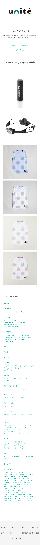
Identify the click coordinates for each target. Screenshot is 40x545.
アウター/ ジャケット (10, 386)
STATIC (30, 495)
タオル (6, 456)
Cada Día (15, 312)
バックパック (8, 442)
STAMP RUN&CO (10, 495)
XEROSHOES (20, 501)
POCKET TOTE (9, 341)
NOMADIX (7, 332)
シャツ (31, 366)
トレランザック (20, 442)
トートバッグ (19, 448)
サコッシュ (7, 446)
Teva (16, 497)
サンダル (15, 397)
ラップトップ (8, 448)
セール (6, 346)
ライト (25, 427)
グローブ (13, 429)
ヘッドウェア (8, 411)
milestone (27, 484)
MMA (5, 486)
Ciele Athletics (9, 474)
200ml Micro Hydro (10, 324)
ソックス (23, 397)
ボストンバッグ (18, 446)
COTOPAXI (7, 309)
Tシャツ (6, 366)
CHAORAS (20, 474)
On (14, 488)
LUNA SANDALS (16, 484)
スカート (6, 380)
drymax (6, 476)
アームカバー (8, 427)
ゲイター (22, 431)
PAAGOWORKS (9, 491)
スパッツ (26, 378)
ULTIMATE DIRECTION (23, 499)
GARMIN (22, 480)
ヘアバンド (7, 417)
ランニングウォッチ (10, 433)
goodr (14, 480)
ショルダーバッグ (9, 444)
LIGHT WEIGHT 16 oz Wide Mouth (15, 322)
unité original (8, 501)
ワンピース (18, 368)
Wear (23, 312)
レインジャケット (26, 389)
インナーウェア (9, 403)
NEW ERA (26, 486)
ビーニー (22, 415)
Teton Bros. (8, 497)
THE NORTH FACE (26, 497)
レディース (7, 357)
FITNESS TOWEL (10, 337)
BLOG (24, 527)
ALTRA (6, 472)
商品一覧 (6, 303)
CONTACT (35, 527)
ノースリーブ (8, 368)
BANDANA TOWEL (10, 335)
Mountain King (15, 486)
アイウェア (22, 429)
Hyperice (27, 482)
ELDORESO (15, 476)
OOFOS (20, 488)
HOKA (30, 480)
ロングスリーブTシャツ (19, 366)
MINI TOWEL (19, 339)
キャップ (6, 415)
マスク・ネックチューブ (11, 425)
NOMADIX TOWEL (24, 337)
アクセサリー (8, 422)
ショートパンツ (16, 378)
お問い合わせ (20, 50)
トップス (6, 363)
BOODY (13, 472)
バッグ (6, 439)
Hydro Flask (8, 317)
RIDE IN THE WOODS (11, 493)
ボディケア (7, 458)
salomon (24, 493)
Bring (21, 472)
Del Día (6, 312)
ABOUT (13, 527)
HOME (3, 527)
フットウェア (8, 394)
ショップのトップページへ (20, 45)
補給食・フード (9, 464)
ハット (14, 415)
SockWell (21, 495)
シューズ (6, 397)
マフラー (18, 427)
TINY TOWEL (8, 339)
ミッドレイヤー (9, 370)
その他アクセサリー (25, 433)
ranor (19, 491)
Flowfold (7, 480)
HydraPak (7, 482)
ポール (6, 429)
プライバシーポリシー (8, 533)
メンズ (6, 352)
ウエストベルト (27, 425)
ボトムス (6, 375)
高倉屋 (30, 501)
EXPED (24, 476)
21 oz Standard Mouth (11, 326)
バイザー (30, 415)
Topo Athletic (8, 499)
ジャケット (7, 389)
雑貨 (5, 453)
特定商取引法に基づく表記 (30, 533)
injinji (6, 484)
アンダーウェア (9, 406)
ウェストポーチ (23, 444)
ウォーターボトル (16, 456)
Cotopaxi (30, 474)
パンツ (6, 378)
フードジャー (29, 456)
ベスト (15, 389)
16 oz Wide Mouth (10, 320)
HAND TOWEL (24, 335)
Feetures (17, 478)
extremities (7, 478)
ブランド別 (7, 469)
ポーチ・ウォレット (10, 431)
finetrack (26, 478)
